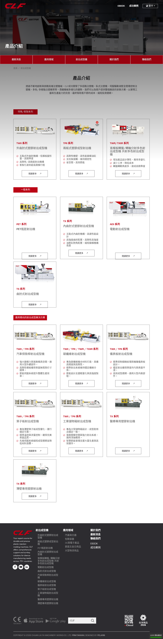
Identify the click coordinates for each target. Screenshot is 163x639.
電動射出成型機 (46, 567)
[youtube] (20, 567)
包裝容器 (69, 539)
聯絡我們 (146, 59)
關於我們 (114, 59)
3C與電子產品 (72, 543)
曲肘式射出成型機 (47, 571)
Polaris (101, 635)
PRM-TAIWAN (78, 635)
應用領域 (48, 59)
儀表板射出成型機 (47, 585)
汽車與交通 (70, 535)
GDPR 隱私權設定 (156, 635)
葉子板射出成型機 (47, 589)
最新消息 (16, 59)
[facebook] (15, 567)
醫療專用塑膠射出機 (48, 599)
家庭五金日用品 (73, 547)
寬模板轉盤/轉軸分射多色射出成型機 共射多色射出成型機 (49, 561)
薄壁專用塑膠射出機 (48, 603)
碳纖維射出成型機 (47, 581)
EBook (121, 6)
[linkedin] (26, 567)
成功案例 (133, 6)
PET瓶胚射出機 (45, 548)
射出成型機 (81, 59)
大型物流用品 (72, 551)
